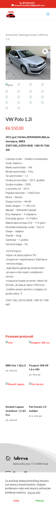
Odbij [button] (16, 500)
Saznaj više (33, 492)
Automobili (11, 34)
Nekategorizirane (28, 34)
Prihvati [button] (40, 500)
